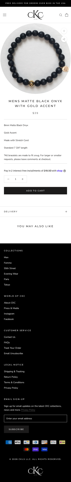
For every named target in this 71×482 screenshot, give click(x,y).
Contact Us (9, 337)
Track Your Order (12, 348)
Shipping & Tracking (14, 371)
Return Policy (11, 377)
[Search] (60, 14)
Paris (6, 279)
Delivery (11, 211)
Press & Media (11, 308)
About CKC (10, 302)
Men (6, 257)
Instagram (9, 313)
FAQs (7, 342)
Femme (8, 262)
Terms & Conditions (14, 382)
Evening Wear (11, 273)
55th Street (10, 268)
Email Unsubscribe (13, 353)
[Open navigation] (4, 15)
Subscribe (16, 429)
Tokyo (7, 284)
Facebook (9, 319)
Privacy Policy (11, 387)
